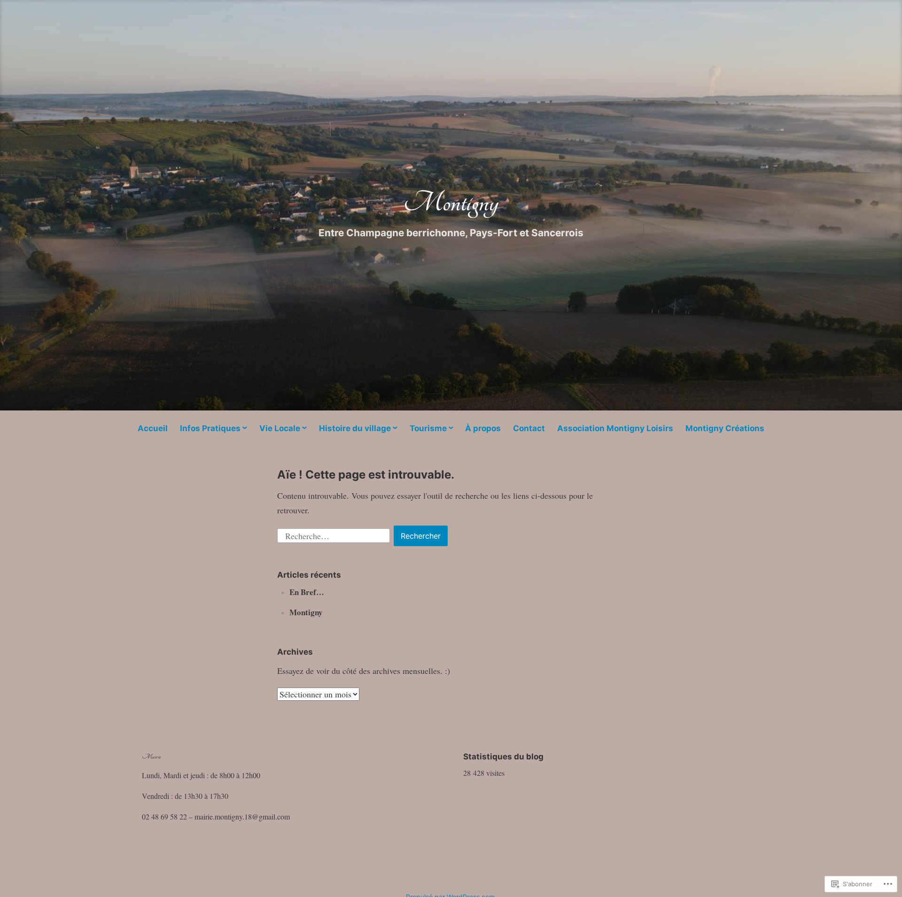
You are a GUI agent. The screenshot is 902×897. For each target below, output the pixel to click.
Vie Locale (279, 428)
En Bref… (306, 592)
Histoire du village (355, 428)
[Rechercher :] (334, 534)
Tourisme (428, 428)
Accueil (153, 428)
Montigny (451, 202)
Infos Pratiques (210, 428)
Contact (529, 428)
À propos (483, 428)
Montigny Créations (724, 428)
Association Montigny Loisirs (615, 428)
